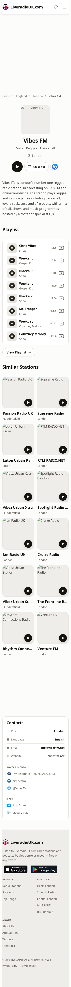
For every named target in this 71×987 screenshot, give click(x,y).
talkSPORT (43, 905)
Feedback (8, 946)
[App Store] (15, 869)
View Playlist (16, 352)
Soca (19, 148)
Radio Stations (11, 886)
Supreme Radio (50, 413)
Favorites (39, 166)
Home (6, 96)
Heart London (46, 886)
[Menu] (65, 7)
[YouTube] (61, 248)
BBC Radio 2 (45, 912)
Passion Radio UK (18, 413)
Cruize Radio (48, 554)
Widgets (7, 939)
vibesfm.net (56, 756)
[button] (18, 392)
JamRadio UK (14, 554)
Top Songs (9, 899)
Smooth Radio (46, 892)
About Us (8, 926)
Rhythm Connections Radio (18, 648)
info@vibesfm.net (52, 748)
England (21, 96)
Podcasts (8, 892)
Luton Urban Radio (18, 460)
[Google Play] (44, 869)
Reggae (31, 148)
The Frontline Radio (52, 601)
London (38, 96)
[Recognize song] (54, 166)
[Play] (17, 166)
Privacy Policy (9, 965)
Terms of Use (28, 965)
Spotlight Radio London (52, 507)
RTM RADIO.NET (51, 460)
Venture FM (47, 648)
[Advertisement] (35, 54)
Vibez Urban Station (18, 601)
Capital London (47, 899)
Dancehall (47, 148)
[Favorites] (56, 7)
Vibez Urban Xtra (18, 507)
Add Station (10, 933)
